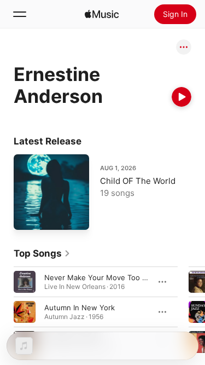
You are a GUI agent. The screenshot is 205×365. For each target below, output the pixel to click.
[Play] (181, 97)
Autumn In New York (79, 307)
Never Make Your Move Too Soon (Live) (112, 277)
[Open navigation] (20, 14)
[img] (102, 14)
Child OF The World (137, 181)
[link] (42, 253)
